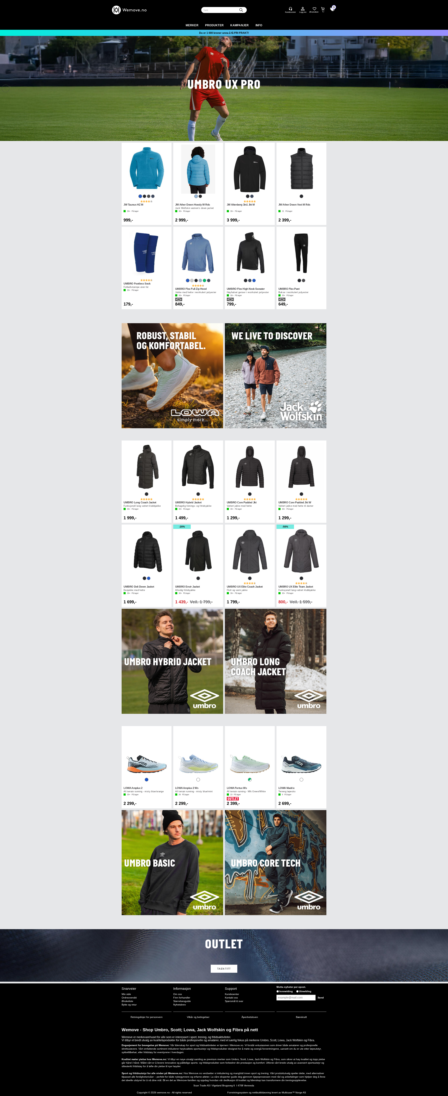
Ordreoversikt (129, 997)
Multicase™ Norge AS (294, 1092)
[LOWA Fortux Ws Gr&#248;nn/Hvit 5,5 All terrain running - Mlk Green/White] (250, 752)
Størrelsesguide (182, 1001)
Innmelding (286, 991)
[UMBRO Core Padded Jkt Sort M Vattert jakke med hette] (250, 466)
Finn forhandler (181, 997)
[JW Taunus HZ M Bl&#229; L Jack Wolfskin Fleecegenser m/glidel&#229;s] (147, 169)
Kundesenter (232, 994)
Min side (126, 994)
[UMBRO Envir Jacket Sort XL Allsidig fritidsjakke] (198, 550)
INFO (258, 25)
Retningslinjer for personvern (146, 1017)
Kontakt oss (231, 997)
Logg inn (303, 9)
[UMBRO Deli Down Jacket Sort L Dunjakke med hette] (147, 550)
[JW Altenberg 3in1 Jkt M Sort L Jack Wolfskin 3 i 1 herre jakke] (250, 169)
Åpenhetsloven (249, 1017)
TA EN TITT (224, 968)
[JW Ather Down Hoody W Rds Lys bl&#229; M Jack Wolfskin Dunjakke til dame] (198, 169)
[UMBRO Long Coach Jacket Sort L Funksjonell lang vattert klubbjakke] (147, 466)
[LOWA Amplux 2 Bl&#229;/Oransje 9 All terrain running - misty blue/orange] (147, 752)
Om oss (177, 994)
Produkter (214, 25)
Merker (192, 25)
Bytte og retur (129, 1004)
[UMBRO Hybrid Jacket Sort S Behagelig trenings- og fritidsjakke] (198, 466)
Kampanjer (239, 25)
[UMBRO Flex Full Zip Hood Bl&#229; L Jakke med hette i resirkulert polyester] (198, 253)
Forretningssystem (237, 1092)
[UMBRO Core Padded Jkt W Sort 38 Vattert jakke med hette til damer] (301, 466)
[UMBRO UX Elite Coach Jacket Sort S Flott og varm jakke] (250, 550)
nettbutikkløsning (261, 1092)
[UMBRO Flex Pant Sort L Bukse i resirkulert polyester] (301, 253)
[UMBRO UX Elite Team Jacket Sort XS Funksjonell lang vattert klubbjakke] (301, 550)
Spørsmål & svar (234, 1001)
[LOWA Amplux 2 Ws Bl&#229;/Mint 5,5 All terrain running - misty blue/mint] (198, 752)
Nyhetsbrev (179, 1004)
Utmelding (305, 991)
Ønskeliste (127, 1001)
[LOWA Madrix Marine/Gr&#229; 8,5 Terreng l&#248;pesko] (301, 752)
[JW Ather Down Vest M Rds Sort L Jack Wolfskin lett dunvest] (301, 169)
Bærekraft (301, 1017)
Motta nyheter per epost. (291, 987)
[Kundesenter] (290, 9)
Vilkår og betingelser (198, 1017)
